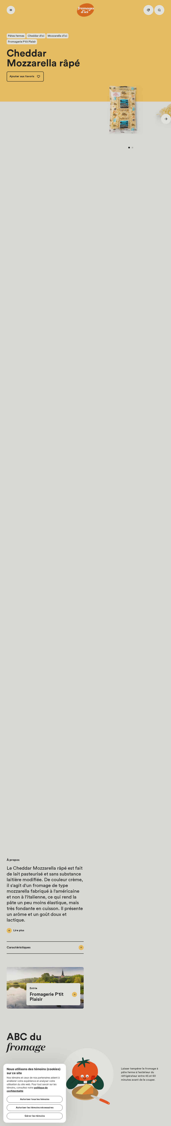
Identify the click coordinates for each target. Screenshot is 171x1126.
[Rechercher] (159, 10)
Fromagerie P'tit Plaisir (22, 41)
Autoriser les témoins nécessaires (34, 1107)
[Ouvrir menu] (11, 10)
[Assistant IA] (148, 10)
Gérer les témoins (35, 1116)
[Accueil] (85, 10)
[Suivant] (166, 119)
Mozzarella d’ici (57, 36)
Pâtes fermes (16, 36)
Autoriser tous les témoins (34, 1099)
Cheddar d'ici (36, 36)
